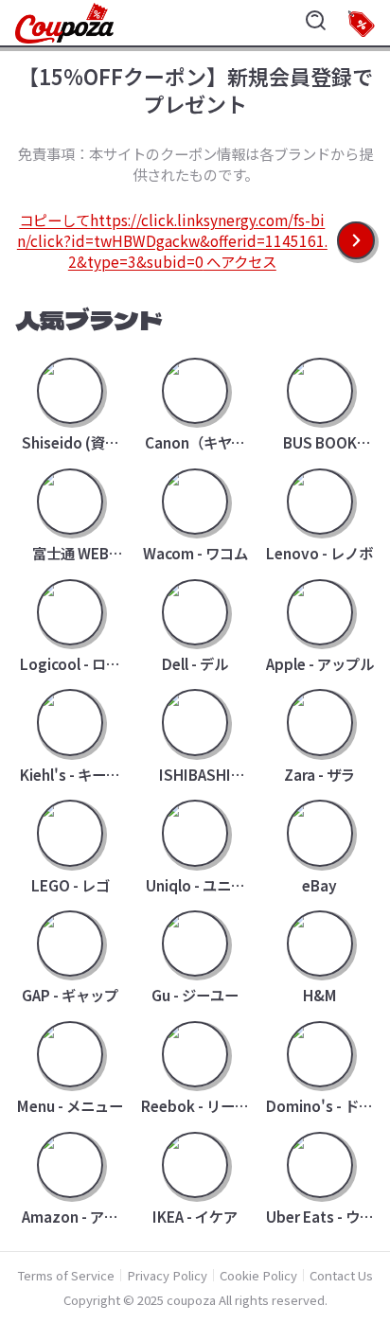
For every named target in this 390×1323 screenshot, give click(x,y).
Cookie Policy (258, 1275)
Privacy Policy (167, 1275)
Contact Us (341, 1275)
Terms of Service (66, 1275)
